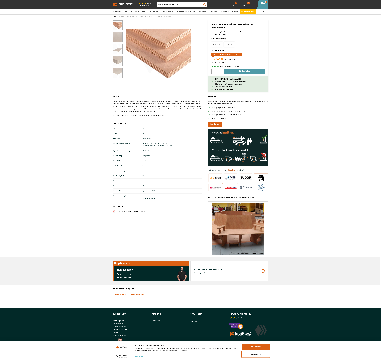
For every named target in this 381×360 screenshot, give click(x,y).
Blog (153, 323)
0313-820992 (125, 274)
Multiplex (121, 16)
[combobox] (182, 4)
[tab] (132, 314)
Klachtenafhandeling (119, 335)
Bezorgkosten (214, 124)
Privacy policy (156, 321)
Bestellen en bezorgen (120, 329)
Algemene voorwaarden (120, 326)
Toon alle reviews (144, 5)
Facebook (193, 318)
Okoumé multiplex (132, 16)
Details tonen (139, 356)
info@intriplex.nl (127, 278)
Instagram (193, 322)
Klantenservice (117, 318)
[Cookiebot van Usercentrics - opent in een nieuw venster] (121, 356)
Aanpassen (254, 354)
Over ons (154, 318)
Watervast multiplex (137, 294)
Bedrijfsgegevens (118, 321)
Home (114, 16)
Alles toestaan (256, 347)
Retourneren (117, 332)
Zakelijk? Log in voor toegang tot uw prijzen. (227, 54)
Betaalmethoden (118, 323)
